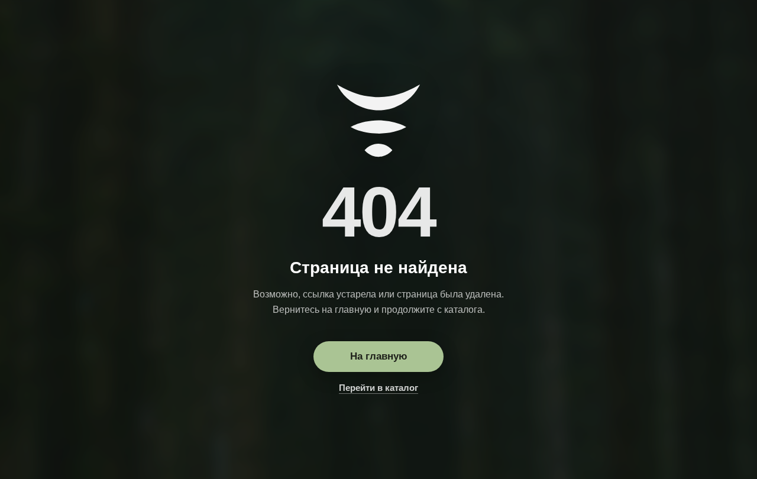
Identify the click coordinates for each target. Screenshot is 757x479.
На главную (378, 356)
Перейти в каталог (378, 388)
